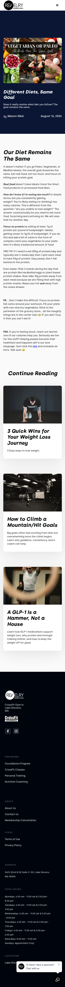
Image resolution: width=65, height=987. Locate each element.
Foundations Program (17, 763)
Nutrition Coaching (16, 781)
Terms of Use (12, 839)
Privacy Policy (13, 845)
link (35, 346)
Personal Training (15, 775)
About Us (10, 808)
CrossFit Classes (15, 769)
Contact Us (11, 814)
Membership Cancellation (20, 820)
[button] (57, 5)
